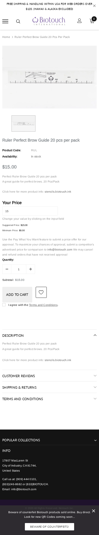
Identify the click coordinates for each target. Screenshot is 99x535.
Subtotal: (8, 280)
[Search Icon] (18, 21)
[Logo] (49, 20)
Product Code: (11, 150)
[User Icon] (79, 21)
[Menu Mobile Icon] (5, 21)
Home (6, 37)
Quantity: (8, 259)
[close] (94, 6)
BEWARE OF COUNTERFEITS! (49, 526)
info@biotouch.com (60, 249)
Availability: (9, 156)
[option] (49, 77)
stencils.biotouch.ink (58, 191)
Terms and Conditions (43, 305)
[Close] (94, 512)
